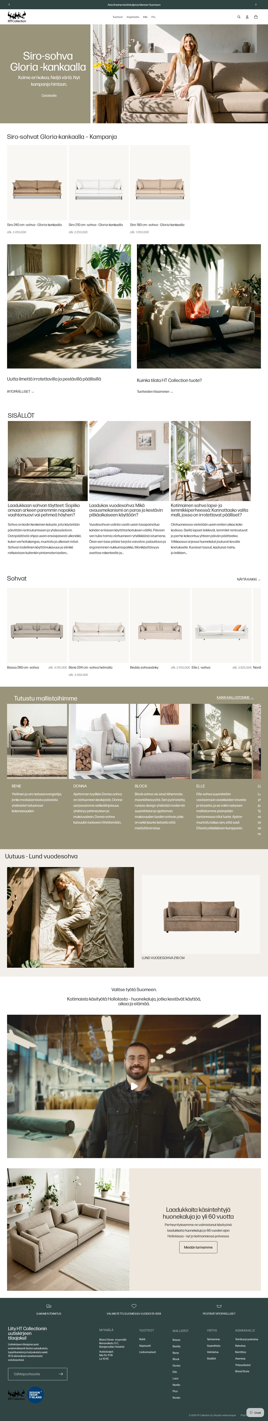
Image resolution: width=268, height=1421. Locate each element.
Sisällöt (211, 1358)
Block (176, 1359)
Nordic (176, 1384)
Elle (175, 1371)
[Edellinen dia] (9, 4)
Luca (175, 1378)
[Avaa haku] (239, 17)
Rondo (176, 1397)
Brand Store (242, 1371)
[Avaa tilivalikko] (247, 17)
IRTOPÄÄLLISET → (20, 391)
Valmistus (213, 1352)
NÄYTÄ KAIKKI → (249, 579)
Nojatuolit (145, 1345)
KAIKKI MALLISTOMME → (235, 697)
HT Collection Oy (205, 1415)
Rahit (142, 1339)
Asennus (240, 1358)
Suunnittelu (213, 1345)
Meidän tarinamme (198, 1247)
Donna (176, 1365)
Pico (175, 1391)
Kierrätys (240, 1352)
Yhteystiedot (243, 1365)
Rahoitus (240, 1345)
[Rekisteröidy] (61, 1374)
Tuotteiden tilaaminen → (155, 391)
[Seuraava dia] (256, 4)
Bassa (176, 1339)
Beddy (176, 1346)
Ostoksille (49, 95)
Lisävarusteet (147, 1352)
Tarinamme (213, 1339)
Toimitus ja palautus (246, 1339)
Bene (176, 1352)
